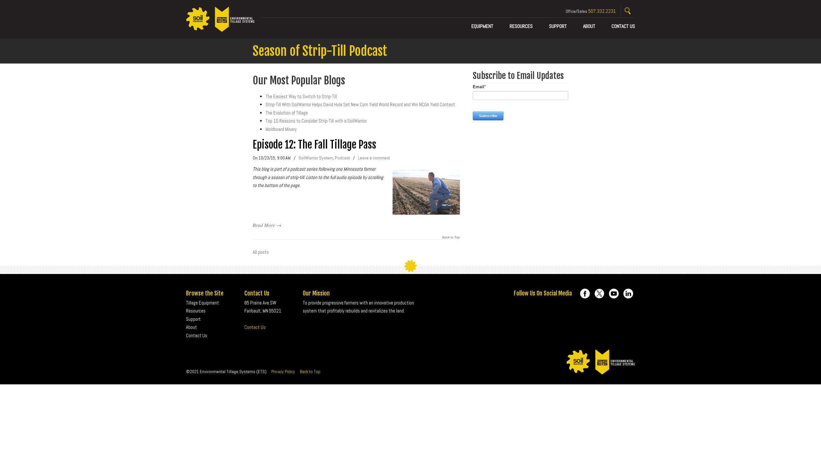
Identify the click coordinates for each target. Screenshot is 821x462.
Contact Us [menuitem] (623, 26)
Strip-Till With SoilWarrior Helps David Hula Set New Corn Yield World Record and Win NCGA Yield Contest (360, 104)
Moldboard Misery (281, 129)
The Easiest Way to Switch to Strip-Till (301, 96)
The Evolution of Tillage (287, 113)
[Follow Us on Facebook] (585, 293)
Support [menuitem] (558, 26)
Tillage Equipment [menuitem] (202, 303)
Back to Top (451, 237)
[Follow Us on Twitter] (599, 293)
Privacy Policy (283, 371)
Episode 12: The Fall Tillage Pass (314, 144)
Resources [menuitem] (521, 26)
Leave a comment (374, 158)
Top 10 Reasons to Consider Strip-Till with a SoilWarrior (316, 121)
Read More (264, 225)
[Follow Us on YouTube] (614, 293)
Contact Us (255, 327)
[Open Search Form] (628, 11)
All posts (261, 252)
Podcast (342, 158)
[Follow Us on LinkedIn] (628, 293)
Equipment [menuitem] (482, 26)
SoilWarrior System (316, 158)
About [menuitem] (589, 26)
